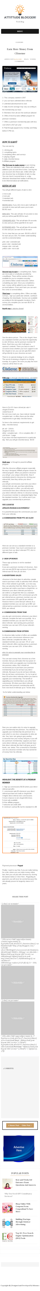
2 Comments (19, 61)
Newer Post (14, 1125)
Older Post (26, 1125)
